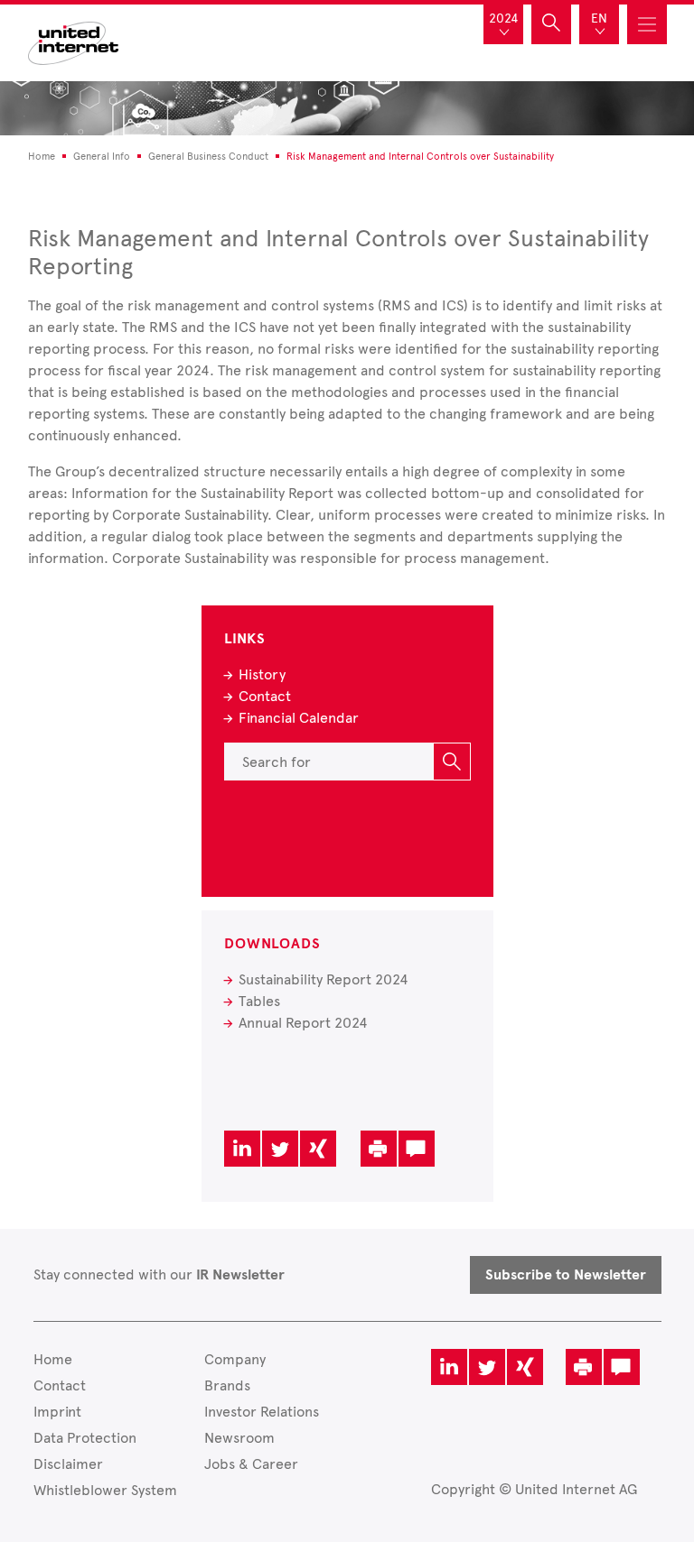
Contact (265, 696)
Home (52, 1359)
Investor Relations (261, 1411)
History (262, 674)
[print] (379, 1149)
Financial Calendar (299, 717)
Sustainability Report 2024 (323, 979)
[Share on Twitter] (280, 1149)
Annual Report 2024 (303, 1022)
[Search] (452, 761)
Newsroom (239, 1437)
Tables (259, 1001)
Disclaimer (68, 1464)
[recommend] (417, 1149)
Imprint (57, 1411)
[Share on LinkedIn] (242, 1149)
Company (235, 1359)
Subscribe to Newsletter (565, 1275)
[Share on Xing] (318, 1149)
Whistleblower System (105, 1490)
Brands (227, 1385)
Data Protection (84, 1437)
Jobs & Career (251, 1464)
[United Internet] (73, 41)
